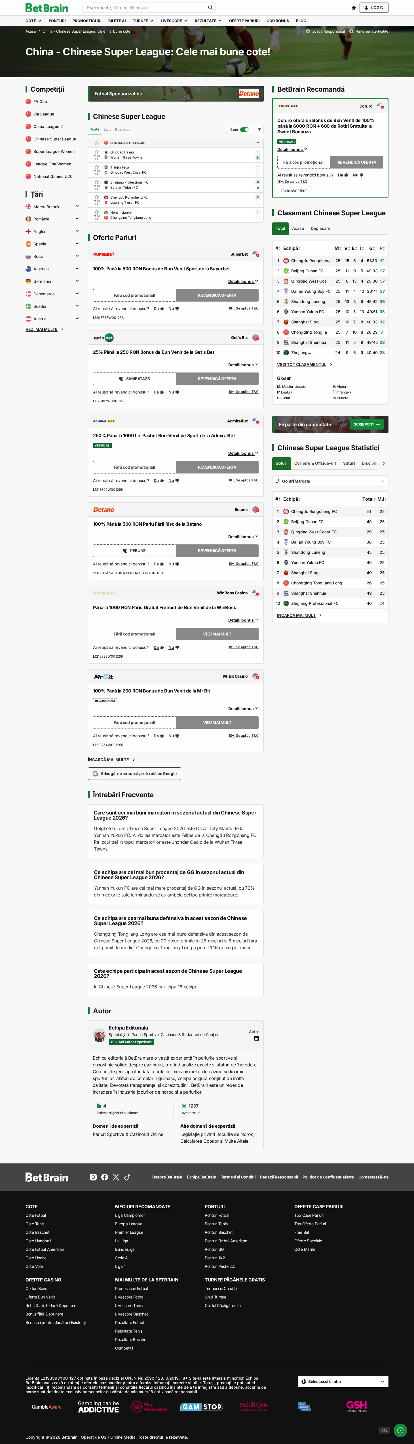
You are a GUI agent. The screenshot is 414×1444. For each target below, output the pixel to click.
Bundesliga (125, 1249)
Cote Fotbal (36, 1215)
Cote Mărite (304, 1249)
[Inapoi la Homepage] (47, 7)
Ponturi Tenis (216, 1223)
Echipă (290, 248)
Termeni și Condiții (221, 1288)
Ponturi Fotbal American (226, 1240)
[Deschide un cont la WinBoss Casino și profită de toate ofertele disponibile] (244, 647)
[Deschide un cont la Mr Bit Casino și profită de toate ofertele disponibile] (244, 735)
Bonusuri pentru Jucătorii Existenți (56, 1322)
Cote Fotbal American (45, 1249)
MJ (380, 499)
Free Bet (301, 1232)
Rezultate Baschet (131, 1339)
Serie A (121, 1257)
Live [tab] (107, 129)
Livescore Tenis (129, 1305)
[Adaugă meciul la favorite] (97, 152)
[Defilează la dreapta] (383, 463)
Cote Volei (34, 1266)
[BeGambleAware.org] (47, 1407)
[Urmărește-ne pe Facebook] (104, 1177)
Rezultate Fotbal (129, 1322)
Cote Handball (38, 1240)
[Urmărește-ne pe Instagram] (93, 1177)
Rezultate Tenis (128, 1331)
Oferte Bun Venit (40, 1296)
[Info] (400, 1430)
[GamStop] (201, 1407)
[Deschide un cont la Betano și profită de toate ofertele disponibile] (244, 564)
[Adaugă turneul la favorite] (97, 142)
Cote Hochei (36, 1257)
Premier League (129, 1232)
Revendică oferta (217, 295)
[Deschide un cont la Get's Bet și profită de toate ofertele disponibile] (244, 392)
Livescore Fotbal (129, 1296)
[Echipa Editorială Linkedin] (256, 1038)
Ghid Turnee (215, 1296)
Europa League (128, 1223)
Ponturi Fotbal (217, 1215)
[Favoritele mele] (354, 7)
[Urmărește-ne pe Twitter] (116, 1177)
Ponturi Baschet (219, 1232)
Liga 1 (120, 1266)
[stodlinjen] (253, 1407)
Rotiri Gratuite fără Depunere (51, 1305)
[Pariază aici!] (292, 181)
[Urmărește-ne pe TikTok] (127, 1177)
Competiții (124, 1348)
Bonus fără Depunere (44, 1314)
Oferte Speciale (308, 1240)
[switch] (239, 129)
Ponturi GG (214, 1249)
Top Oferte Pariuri (310, 1223)
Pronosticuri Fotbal (131, 1288)
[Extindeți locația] (77, 206)
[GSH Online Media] (356, 1407)
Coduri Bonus (37, 1288)
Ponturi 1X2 (215, 1257)
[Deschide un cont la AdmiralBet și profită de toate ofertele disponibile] (244, 480)
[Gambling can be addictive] (98, 1407)
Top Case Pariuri (309, 1215)
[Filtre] (259, 129)
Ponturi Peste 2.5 (220, 1266)
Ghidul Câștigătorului (223, 1305)
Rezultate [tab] (122, 129)
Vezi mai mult (217, 634)
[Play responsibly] (150, 1407)
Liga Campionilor (130, 1215)
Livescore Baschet (131, 1314)
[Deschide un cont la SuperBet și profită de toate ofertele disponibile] (244, 308)
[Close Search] (210, 8)
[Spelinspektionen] (305, 1407)
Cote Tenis (35, 1223)
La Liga (121, 1240)
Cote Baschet (38, 1232)
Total (367, 499)
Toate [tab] (94, 129)
